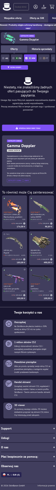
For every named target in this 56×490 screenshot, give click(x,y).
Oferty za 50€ (37, 18)
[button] (36, 7)
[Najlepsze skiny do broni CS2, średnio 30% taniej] (7, 7)
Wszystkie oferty (13, 18)
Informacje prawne (46, 485)
